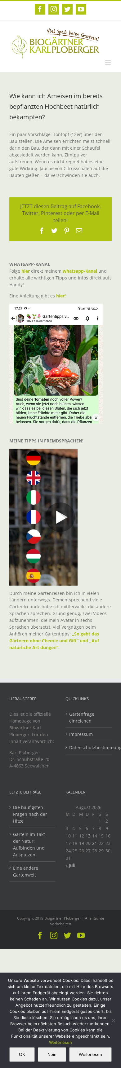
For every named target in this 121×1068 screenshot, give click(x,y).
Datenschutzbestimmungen (89, 747)
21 (94, 843)
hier (25, 271)
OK (22, 1054)
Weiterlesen (60, 1042)
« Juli (70, 865)
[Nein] (113, 1020)
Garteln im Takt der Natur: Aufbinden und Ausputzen (29, 844)
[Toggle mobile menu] (108, 62)
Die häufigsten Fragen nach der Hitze (30, 814)
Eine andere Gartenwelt (25, 871)
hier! (61, 296)
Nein (51, 1054)
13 (88, 836)
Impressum (81, 734)
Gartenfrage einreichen (81, 717)
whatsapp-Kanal (80, 271)
